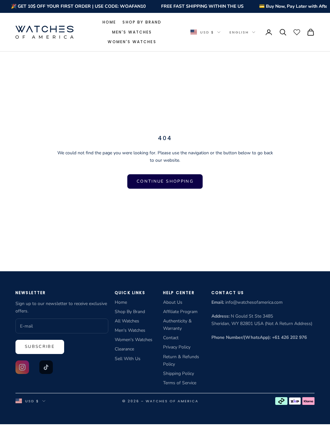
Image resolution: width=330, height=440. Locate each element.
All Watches (127, 321)
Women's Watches (132, 41)
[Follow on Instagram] (22, 367)
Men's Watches (132, 32)
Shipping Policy (178, 373)
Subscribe (40, 346)
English (239, 32)
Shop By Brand (141, 22)
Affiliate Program (180, 312)
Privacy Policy (176, 347)
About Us (172, 302)
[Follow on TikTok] (46, 367)
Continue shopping (165, 181)
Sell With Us (128, 359)
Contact (171, 338)
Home (109, 22)
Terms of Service (179, 383)
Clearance (124, 349)
